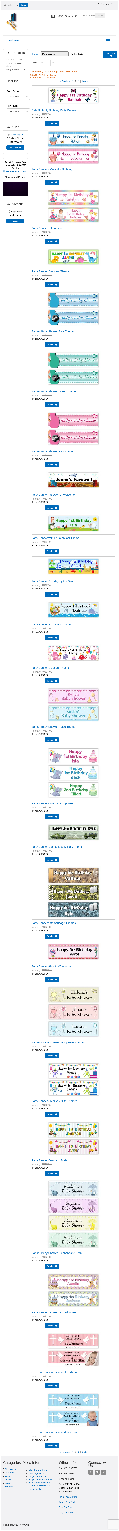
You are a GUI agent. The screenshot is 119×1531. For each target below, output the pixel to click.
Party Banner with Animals (47, 228)
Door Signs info (36, 1473)
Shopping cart (17, 134)
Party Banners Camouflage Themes (53, 923)
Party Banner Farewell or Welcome (53, 494)
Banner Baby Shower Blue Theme (52, 331)
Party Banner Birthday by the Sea (52, 581)
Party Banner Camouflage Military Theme (57, 846)
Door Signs (10, 1472)
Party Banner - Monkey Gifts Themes (54, 1101)
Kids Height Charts (14, 60)
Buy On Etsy (65, 1507)
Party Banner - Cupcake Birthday (51, 169)
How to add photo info (39, 1482)
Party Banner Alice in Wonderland (52, 966)
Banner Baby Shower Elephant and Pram (56, 1253)
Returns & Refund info (40, 1485)
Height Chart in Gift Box (40, 1479)
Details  (52, 123)
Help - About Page (68, 1496)
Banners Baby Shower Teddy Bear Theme (57, 1042)
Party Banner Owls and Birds (49, 1160)
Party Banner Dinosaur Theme (50, 271)
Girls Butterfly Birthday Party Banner (53, 110)
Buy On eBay (66, 1512)
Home (35, 54)
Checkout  (110, 54)
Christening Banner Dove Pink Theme (54, 1372)
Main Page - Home (38, 1470)
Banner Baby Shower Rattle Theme (53, 726)
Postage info (35, 1489)
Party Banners (12, 70)
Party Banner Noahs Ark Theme (51, 624)
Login (23, 5)
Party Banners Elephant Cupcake (52, 803)
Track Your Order (68, 1502)
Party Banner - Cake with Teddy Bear (54, 1312)
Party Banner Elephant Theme (50, 667)
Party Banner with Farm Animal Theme (55, 538)
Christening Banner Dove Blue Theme (54, 1432)
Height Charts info (37, 1476)
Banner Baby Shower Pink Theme (52, 451)
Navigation (14, 40)
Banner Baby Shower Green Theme (53, 391)
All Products (10, 1469)
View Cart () (106, 4)
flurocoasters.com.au (15, 171)
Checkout (16, 147)
